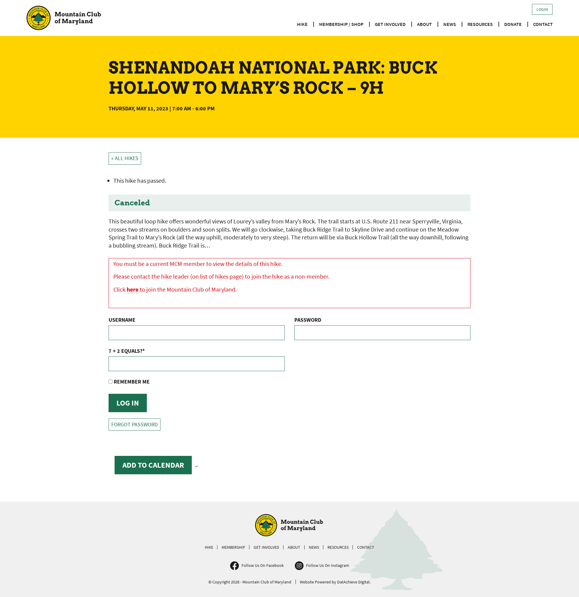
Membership (233, 547)
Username (122, 319)
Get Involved (390, 24)
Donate (513, 24)
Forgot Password (134, 424)
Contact (543, 24)
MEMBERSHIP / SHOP (341, 24)
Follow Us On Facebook (263, 565)
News (449, 24)
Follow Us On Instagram (327, 565)
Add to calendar (153, 465)
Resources (480, 24)
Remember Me (131, 381)
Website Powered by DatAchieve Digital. (335, 582)
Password (307, 319)
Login (542, 9)
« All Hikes (124, 158)
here (132, 289)
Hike (302, 24)
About (424, 24)
